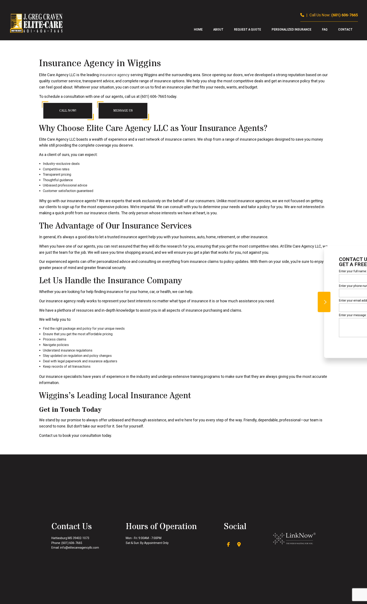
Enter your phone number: (307, 285)
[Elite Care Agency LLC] (36, 23)
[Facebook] (228, 545)
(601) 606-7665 (344, 15)
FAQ (324, 29)
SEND (336, 343)
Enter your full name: (304, 271)
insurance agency (115, 75)
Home (198, 29)
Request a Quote (247, 29)
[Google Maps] (239, 545)
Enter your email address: (307, 300)
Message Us (123, 110)
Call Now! (67, 110)
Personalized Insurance (291, 29)
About (218, 29)
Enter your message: (304, 315)
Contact (345, 29)
